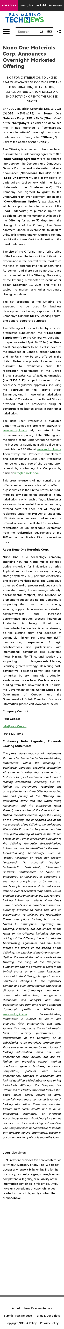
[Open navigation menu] (6, 31)
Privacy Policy (49, 1323)
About (16, 1308)
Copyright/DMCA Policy (21, 1323)
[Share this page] (58, 31)
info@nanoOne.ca (26, 473)
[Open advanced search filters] (49, 31)
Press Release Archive (37, 1308)
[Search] (41, 31)
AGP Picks (9, 5)
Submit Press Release (18, 1315)
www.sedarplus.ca (15, 430)
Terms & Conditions (47, 1315)
